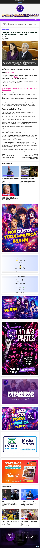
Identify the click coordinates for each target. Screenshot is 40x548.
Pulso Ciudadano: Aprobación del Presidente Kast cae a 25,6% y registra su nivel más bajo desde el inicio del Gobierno (29, 503)
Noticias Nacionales (6, 29)
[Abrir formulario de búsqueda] (38, 20)
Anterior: (11, 156)
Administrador (5, 36)
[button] (4, 20)
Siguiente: (30, 156)
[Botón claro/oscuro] (36, 19)
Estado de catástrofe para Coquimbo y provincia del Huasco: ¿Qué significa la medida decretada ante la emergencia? (28, 180)
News (4, 518)
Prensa (4, 182)
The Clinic (16, 76)
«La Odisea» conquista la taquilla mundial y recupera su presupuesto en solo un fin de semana (10, 180)
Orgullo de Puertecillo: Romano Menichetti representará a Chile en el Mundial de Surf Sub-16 (29, 523)
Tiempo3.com (22, 271)
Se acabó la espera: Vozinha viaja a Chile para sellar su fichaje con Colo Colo (10, 522)
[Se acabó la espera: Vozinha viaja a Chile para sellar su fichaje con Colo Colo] (10, 514)
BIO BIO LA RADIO (10, 72)
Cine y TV (4, 175)
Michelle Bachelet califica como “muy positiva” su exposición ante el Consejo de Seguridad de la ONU (10, 198)
